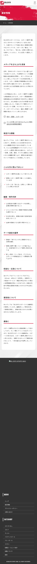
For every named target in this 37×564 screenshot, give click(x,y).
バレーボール (8, 540)
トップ (7, 501)
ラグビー (7, 544)
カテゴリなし (8, 526)
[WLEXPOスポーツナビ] (5, 3)
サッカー (7, 533)
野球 (6, 555)
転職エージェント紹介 (11, 548)
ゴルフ (7, 530)
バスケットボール (10, 537)
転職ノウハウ (8, 551)
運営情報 (7, 505)
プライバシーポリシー (11, 508)
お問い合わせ (8, 512)
